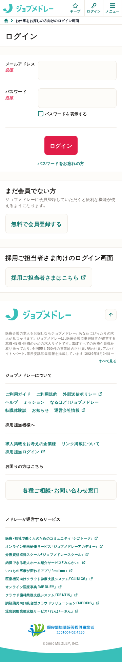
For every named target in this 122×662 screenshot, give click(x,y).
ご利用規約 (46, 394)
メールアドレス (20, 67)
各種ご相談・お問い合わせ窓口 (61, 490)
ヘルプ (11, 402)
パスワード (15, 94)
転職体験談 (15, 410)
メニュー (112, 10)
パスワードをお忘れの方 (61, 163)
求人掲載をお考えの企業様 (30, 443)
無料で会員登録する (36, 224)
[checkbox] (62, 114)
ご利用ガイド (18, 394)
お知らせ (40, 410)
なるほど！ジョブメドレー (74, 402)
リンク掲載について (81, 443)
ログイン (94, 10)
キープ (75, 10)
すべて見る (108, 360)
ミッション (33, 402)
